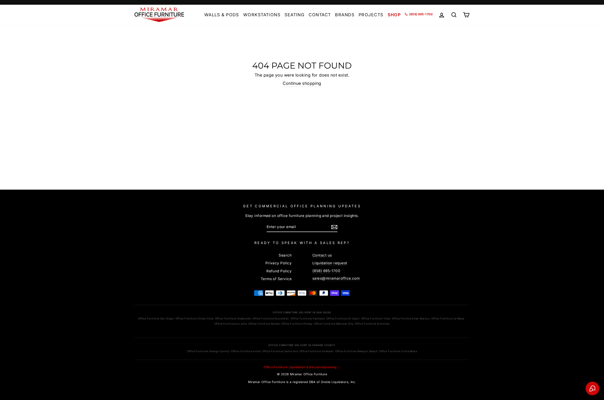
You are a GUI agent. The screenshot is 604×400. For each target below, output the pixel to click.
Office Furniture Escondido (270, 318)
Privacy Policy (278, 263)
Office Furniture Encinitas (372, 323)
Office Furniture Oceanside (233, 318)
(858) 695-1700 (326, 271)
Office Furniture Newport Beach (356, 351)
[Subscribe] (334, 227)
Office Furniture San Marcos (411, 318)
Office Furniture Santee (264, 323)
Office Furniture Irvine (245, 351)
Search (285, 255)
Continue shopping (302, 83)
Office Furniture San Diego (156, 318)
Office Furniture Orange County (208, 351)
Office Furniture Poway (296, 323)
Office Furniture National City (333, 323)
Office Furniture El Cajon (343, 318)
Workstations (261, 14)
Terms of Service (276, 279)
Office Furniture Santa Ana (280, 351)
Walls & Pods (221, 14)
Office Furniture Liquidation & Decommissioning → (302, 367)
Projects (371, 14)
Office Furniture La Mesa (447, 318)
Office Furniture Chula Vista (194, 318)
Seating (294, 14)
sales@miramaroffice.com (336, 278)
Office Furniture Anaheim (317, 351)
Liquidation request (329, 263)
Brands (344, 14)
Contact (320, 14)
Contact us (322, 255)
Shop (394, 14)
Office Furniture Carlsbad (308, 318)
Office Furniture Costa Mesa (398, 351)
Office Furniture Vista (375, 318)
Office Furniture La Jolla (230, 323)
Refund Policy (279, 271)
